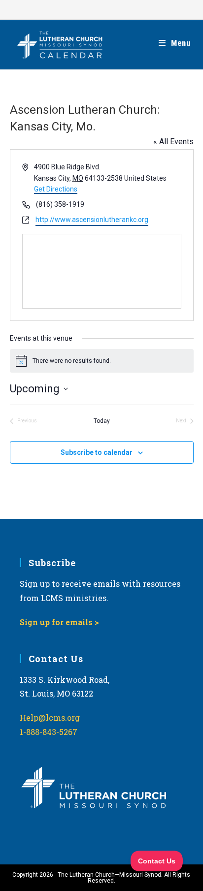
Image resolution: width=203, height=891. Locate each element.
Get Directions (55, 189)
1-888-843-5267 (48, 732)
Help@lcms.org (50, 717)
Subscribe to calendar (97, 452)
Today (102, 420)
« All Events (173, 141)
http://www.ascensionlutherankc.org (91, 219)
